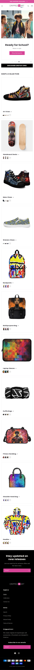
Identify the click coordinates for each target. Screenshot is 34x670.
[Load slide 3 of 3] (19, 62)
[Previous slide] (12, 62)
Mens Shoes (7, 197)
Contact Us (6, 601)
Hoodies (6, 539)
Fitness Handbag (9, 454)
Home (5, 594)
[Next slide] (22, 62)
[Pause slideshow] (31, 62)
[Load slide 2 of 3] (17, 62)
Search (5, 612)
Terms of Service (7, 623)
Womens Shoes (9, 240)
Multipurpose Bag (10, 325)
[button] (2, 6)
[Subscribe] (29, 570)
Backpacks (7, 283)
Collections (6, 598)
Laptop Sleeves (9, 368)
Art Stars (6, 112)
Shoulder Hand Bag (10, 497)
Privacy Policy (7, 615)
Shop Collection (17, 54)
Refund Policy (7, 619)
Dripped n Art (15, 666)
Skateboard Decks (10, 154)
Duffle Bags (7, 411)
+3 (10, 115)
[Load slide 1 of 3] (15, 62)
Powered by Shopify (21, 666)
